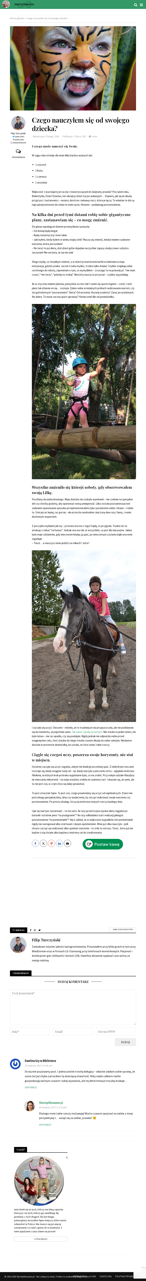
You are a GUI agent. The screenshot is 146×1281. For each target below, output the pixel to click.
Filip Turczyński (18, 133)
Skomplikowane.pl (51, 1103)
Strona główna (17, 18)
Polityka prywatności (127, 1276)
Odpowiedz (31, 1087)
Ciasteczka (106, 1276)
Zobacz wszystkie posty (123, 929)
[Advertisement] (84, 889)
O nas (93, 1276)
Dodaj (125, 1042)
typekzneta (19, 136)
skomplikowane (19, 142)
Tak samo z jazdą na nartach (87, 732)
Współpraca (80, 1276)
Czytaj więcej (40, 1239)
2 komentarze (18, 157)
